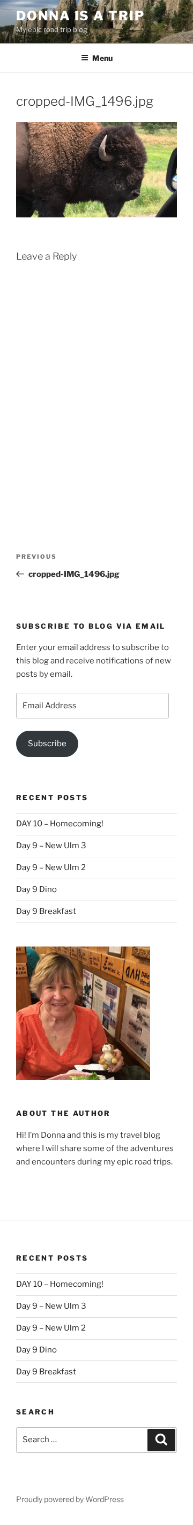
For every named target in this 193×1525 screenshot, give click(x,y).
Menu (102, 57)
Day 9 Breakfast (46, 911)
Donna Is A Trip (80, 16)
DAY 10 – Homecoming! (59, 823)
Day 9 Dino (36, 889)
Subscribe (47, 743)
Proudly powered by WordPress (70, 1499)
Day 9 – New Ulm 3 (51, 845)
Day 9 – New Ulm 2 (51, 867)
